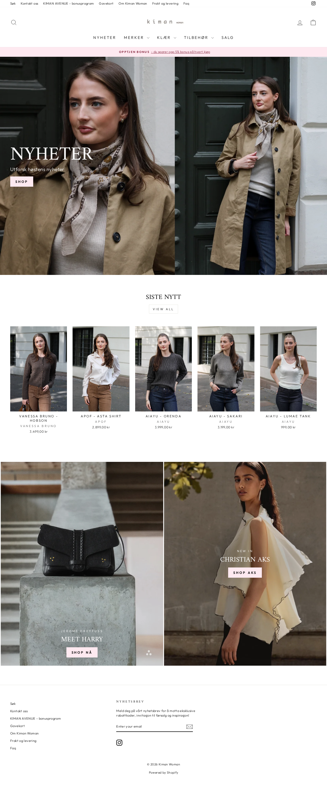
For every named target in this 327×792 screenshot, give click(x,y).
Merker (135, 37)
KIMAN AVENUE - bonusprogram (68, 3)
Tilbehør (197, 37)
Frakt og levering (165, 3)
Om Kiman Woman (133, 3)
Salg (227, 37)
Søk (13, 3)
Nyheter (104, 37)
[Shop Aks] (245, 564)
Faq (186, 3)
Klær (164, 37)
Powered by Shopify (163, 772)
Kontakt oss (29, 3)
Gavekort (106, 3)
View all (163, 309)
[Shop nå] (82, 564)
